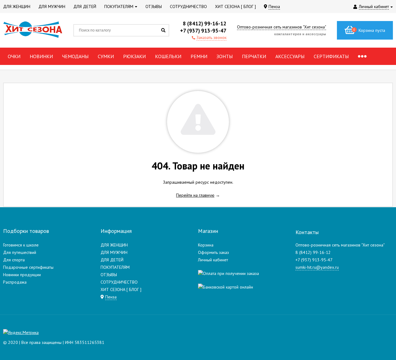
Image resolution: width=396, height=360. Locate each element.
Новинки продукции (22, 274)
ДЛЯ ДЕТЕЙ (112, 260)
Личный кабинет (213, 260)
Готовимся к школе (21, 245)
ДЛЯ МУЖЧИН (114, 252)
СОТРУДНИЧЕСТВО (119, 282)
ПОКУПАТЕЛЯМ (115, 267)
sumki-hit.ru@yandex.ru (317, 267)
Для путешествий (19, 252)
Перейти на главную (195, 195)
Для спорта (14, 260)
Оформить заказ (213, 252)
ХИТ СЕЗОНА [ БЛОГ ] (121, 289)
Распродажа (15, 282)
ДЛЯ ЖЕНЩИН (114, 245)
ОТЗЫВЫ (109, 274)
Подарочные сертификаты (28, 267)
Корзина (205, 245)
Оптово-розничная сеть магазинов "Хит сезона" (281, 27)
